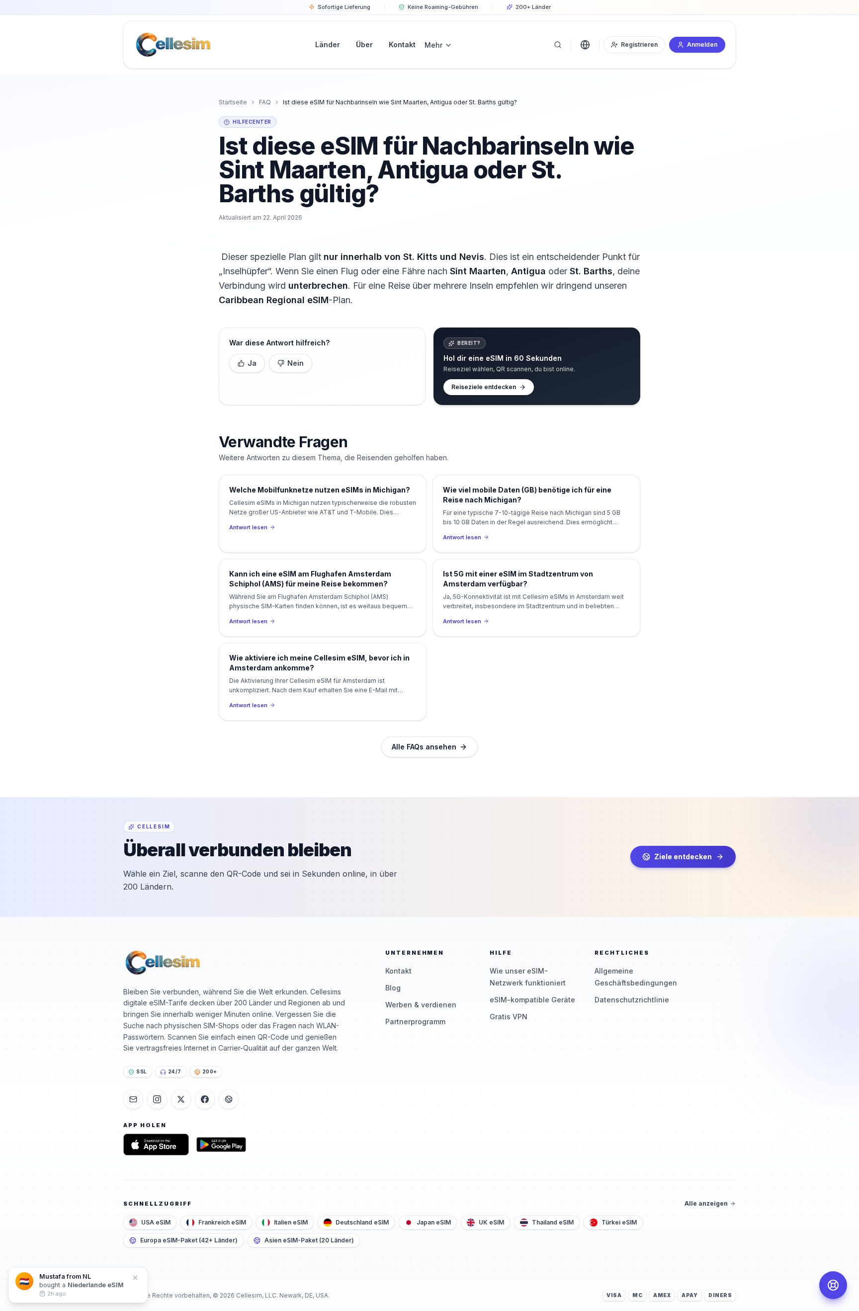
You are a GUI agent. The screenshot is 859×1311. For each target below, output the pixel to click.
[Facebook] (205, 1099)
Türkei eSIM (619, 1222)
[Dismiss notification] (135, 1277)
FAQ (265, 102)
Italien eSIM (291, 1222)
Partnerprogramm (415, 1021)
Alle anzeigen (706, 1203)
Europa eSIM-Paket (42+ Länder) (189, 1240)
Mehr (433, 45)
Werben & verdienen (420, 1004)
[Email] (133, 1099)
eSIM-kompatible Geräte (532, 999)
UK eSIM (491, 1222)
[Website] (229, 1099)
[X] (181, 1099)
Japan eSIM (434, 1222)
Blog (393, 987)
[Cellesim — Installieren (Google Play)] (221, 1144)
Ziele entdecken (683, 856)
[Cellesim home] (173, 45)
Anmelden (702, 44)
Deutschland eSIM (362, 1222)
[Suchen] (558, 45)
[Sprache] (585, 45)
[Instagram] (157, 1099)
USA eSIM (156, 1222)
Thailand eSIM (553, 1222)
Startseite (233, 102)
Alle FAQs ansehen (424, 746)
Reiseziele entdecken (483, 387)
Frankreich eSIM (222, 1222)
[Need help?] (833, 1285)
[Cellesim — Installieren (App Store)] (156, 1144)
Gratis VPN (508, 1016)
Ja (252, 363)
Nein (295, 363)
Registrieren (639, 44)
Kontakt (398, 971)
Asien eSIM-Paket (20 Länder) (309, 1240)
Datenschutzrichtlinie (632, 999)
